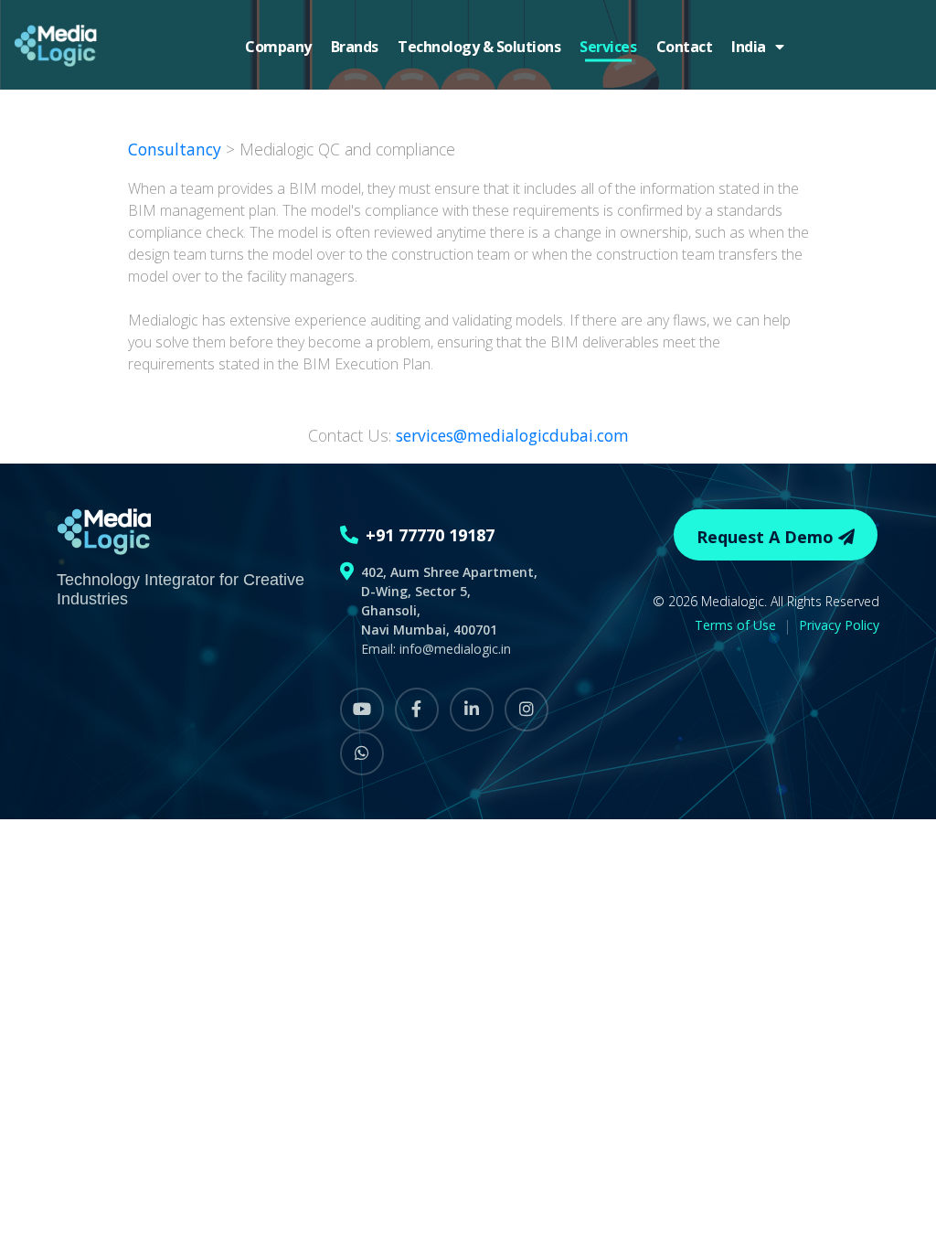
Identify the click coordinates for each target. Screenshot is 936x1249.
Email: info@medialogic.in (436, 648)
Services (608, 47)
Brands (354, 47)
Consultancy (177, 149)
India (753, 47)
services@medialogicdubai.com (512, 435)
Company (278, 47)
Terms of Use (735, 625)
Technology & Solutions (479, 47)
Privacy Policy (839, 625)
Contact (684, 47)
